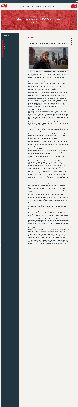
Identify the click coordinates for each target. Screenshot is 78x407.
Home (31, 16)
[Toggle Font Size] (0, 246)
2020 (5, 50)
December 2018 (44, 16)
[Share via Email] (71, 42)
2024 (5, 42)
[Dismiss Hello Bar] (77, 1)
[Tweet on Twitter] (71, 40)
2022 (5, 46)
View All (5, 55)
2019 (5, 52)
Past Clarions (6, 38)
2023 (5, 44)
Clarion (35, 16)
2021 (5, 48)
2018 (39, 16)
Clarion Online (6, 35)
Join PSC (74, 6)
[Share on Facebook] (71, 39)
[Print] (71, 44)
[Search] (70, 6)
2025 (5, 40)
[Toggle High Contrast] (0, 245)
